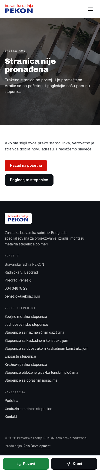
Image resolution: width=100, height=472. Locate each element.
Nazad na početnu (26, 165)
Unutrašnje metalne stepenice (28, 409)
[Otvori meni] (90, 9)
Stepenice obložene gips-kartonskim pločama (41, 372)
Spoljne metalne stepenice (26, 316)
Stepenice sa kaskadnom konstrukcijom (36, 340)
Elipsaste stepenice (20, 356)
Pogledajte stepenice (29, 180)
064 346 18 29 (16, 288)
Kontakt (11, 416)
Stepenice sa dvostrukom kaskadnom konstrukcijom (46, 348)
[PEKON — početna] (19, 9)
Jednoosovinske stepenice (26, 324)
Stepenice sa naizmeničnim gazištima (34, 332)
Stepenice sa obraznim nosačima (31, 380)
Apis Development (36, 446)
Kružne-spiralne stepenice (26, 364)
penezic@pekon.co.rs (22, 296)
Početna (11, 400)
